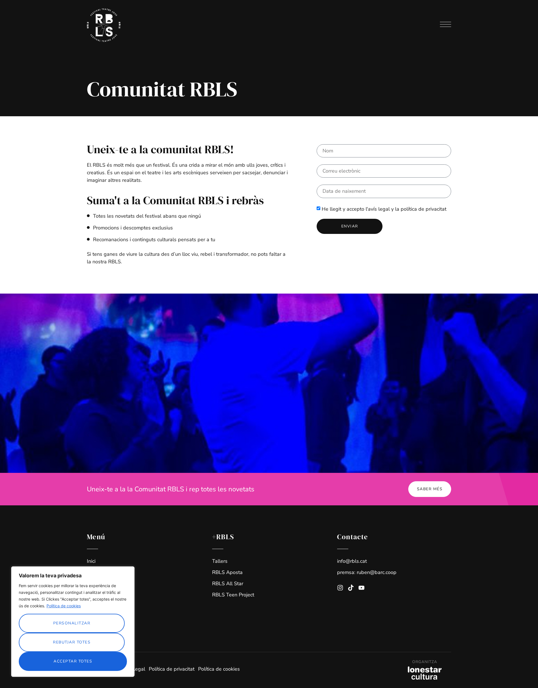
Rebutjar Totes (72, 642)
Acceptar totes (73, 661)
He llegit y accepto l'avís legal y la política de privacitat (384, 208)
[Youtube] (361, 588)
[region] (72, 621)
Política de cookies (64, 605)
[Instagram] (340, 588)
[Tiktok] (351, 588)
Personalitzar (72, 623)
